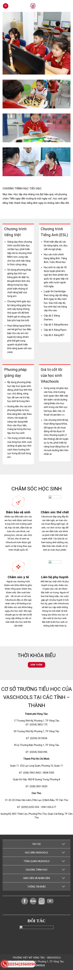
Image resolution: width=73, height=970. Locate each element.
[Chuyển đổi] (63, 844)
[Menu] (5, 6)
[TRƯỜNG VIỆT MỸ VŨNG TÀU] (36, 6)
